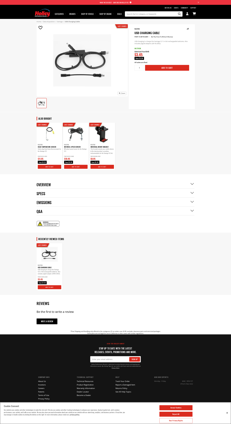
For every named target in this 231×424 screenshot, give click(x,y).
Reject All (175, 414)
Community (184, 8)
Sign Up (135, 359)
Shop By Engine (105, 14)
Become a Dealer (84, 395)
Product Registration (85, 385)
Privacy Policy (115, 368)
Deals (119, 14)
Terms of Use (43, 395)
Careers (41, 388)
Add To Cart (167, 67)
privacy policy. (75, 414)
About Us (42, 381)
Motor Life (168, 8)
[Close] (227, 412)
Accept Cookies (175, 407)
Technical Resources (85, 381)
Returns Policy (121, 388)
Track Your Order (123, 381)
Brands (72, 14)
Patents (41, 392)
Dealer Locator (83, 392)
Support (193, 8)
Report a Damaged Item (125, 385)
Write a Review (47, 321)
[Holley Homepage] (43, 10)
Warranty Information (86, 388)
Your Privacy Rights (176, 420)
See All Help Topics (123, 392)
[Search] (179, 14)
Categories (59, 14)
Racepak (137, 29)
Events (176, 8)
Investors (42, 385)
